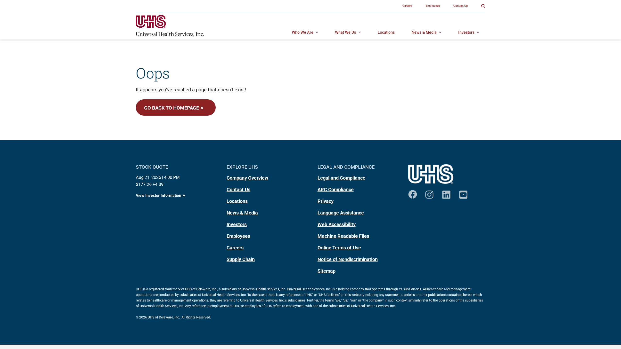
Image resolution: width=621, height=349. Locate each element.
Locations (237, 201)
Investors (237, 224)
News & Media (242, 213)
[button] (483, 6)
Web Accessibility (337, 224)
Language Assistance (341, 213)
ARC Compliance (336, 189)
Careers (235, 248)
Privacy (326, 201)
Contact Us (238, 189)
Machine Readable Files (343, 236)
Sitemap (326, 271)
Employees (238, 236)
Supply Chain (241, 259)
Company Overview (247, 178)
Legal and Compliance (341, 178)
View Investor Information (158, 195)
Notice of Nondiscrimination (348, 259)
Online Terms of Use (339, 248)
